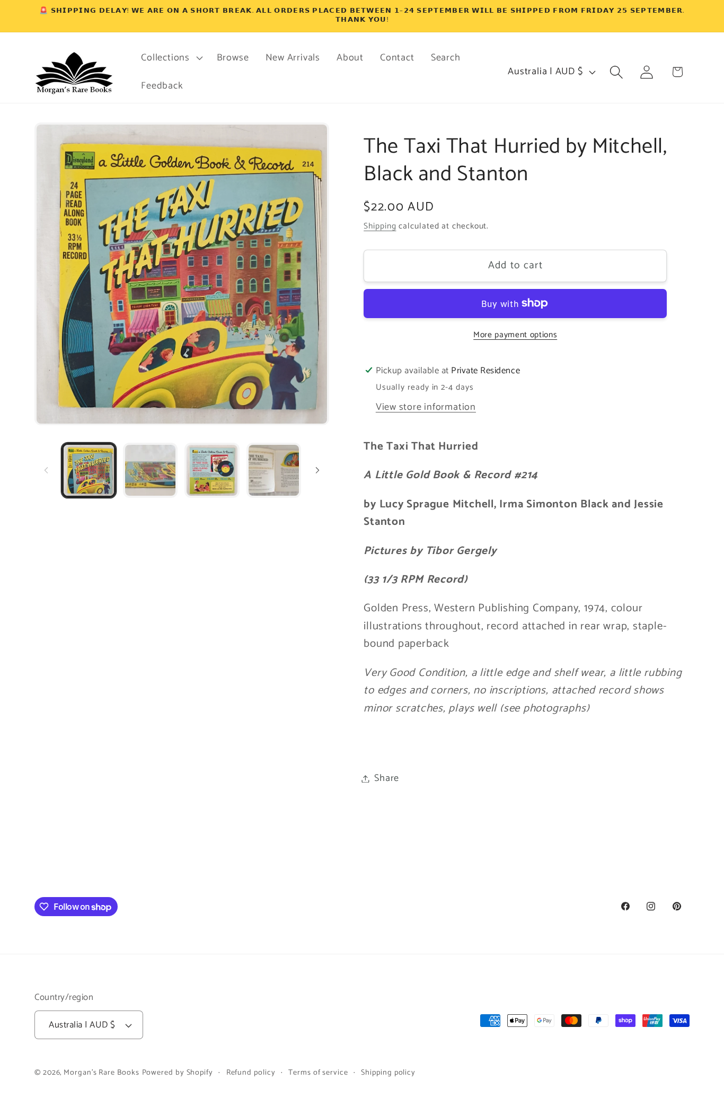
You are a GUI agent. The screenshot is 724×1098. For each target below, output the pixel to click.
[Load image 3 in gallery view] (211, 470)
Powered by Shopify (177, 1072)
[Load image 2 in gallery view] (150, 470)
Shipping (380, 226)
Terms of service (318, 1072)
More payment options (515, 334)
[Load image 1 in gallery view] (88, 470)
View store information (426, 407)
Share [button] (386, 778)
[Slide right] (317, 470)
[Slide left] (46, 470)
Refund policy (251, 1072)
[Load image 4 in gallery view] (273, 470)
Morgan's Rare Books (101, 1072)
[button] (170, 57)
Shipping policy (388, 1072)
